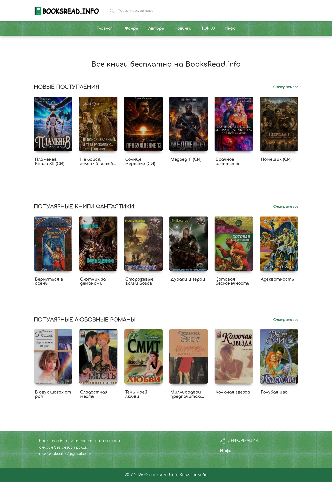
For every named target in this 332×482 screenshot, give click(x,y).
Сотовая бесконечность (233, 281)
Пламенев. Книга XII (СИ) (49, 161)
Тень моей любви (136, 394)
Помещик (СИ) (276, 159)
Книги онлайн (194, 475)
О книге (53, 168)
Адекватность (277, 279)
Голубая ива (274, 392)
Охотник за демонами (93, 281)
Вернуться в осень (49, 281)
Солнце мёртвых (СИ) (140, 161)
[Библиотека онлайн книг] (66, 10)
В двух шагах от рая (53, 394)
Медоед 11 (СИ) (186, 159)
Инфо (225, 451)
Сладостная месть (94, 394)
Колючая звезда (233, 392)
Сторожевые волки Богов (139, 281)
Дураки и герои (188, 279)
